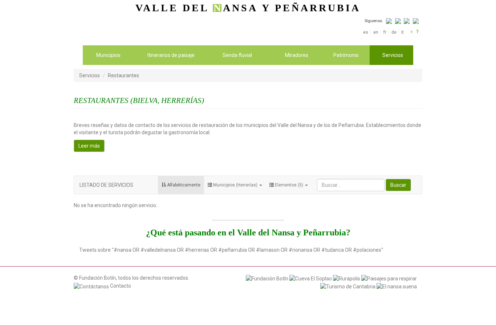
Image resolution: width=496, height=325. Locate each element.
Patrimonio (346, 55)
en (375, 32)
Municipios (108, 55)
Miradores (296, 55)
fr (384, 32)
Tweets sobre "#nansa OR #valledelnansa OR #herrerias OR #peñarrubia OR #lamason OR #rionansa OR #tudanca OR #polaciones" (231, 250)
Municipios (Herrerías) (235, 185)
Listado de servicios (106, 185)
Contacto (120, 286)
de (393, 32)
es (365, 32)
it (402, 32)
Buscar (398, 185)
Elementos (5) (289, 185)
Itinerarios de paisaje (171, 55)
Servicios (392, 55)
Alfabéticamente (183, 185)
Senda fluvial (237, 55)
